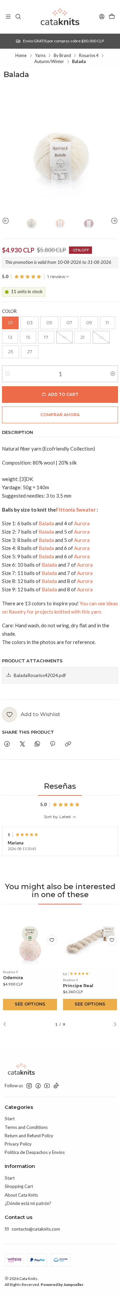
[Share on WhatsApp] (37, 744)
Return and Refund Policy (29, 1135)
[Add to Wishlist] (52, 940)
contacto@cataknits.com (36, 1229)
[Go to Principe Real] (90, 940)
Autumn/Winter (49, 61)
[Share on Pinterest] (52, 744)
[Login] (101, 17)
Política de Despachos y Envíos (35, 1152)
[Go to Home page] (60, 17)
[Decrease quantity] (7, 374)
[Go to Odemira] (30, 940)
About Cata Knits (21, 1195)
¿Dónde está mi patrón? (28, 1203)
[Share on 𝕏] (22, 744)
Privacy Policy (18, 1144)
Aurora (82, 523)
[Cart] (111, 16)
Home (21, 55)
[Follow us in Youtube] (47, 1086)
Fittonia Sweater (76, 510)
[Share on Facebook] (7, 744)
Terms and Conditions (26, 1127)
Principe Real (78, 985)
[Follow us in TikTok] (56, 1086)
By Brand (62, 55)
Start (10, 1118)
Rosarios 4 (88, 55)
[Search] (18, 17)
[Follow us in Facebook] (38, 1086)
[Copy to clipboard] (68, 744)
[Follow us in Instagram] (29, 1086)
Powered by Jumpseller (62, 1284)
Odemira (13, 977)
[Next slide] (113, 220)
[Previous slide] (7, 220)
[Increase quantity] (112, 374)
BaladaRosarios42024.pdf (40, 675)
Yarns (40, 55)
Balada (46, 523)
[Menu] (8, 17)
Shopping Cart (19, 1186)
